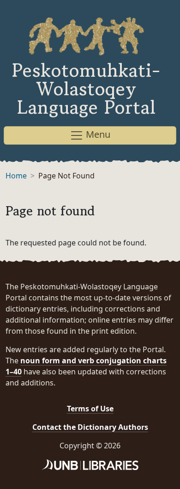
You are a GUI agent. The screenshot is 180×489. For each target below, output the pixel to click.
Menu (97, 134)
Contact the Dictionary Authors (90, 427)
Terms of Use (90, 408)
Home (16, 176)
